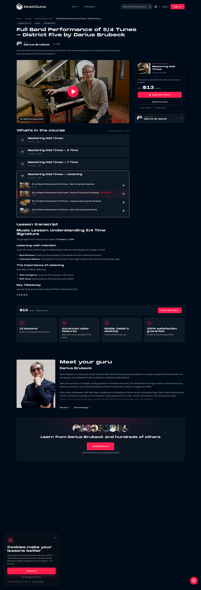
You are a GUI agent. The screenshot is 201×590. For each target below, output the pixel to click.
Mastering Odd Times (43, 18)
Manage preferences (32, 577)
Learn (74, 6)
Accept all (31, 571)
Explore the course (159, 102)
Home (19, 18)
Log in (165, 6)
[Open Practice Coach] (194, 580)
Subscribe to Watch (161, 95)
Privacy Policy (38, 582)
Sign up (177, 6)
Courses (28, 18)
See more (63, 407)
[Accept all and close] (55, 538)
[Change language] (157, 6)
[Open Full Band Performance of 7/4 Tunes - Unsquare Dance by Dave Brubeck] (73, 202)
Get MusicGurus (100, 446)
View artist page (81, 407)
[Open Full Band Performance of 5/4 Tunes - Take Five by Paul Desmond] (73, 185)
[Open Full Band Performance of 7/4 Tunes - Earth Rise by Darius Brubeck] (73, 211)
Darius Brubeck (37, 44)
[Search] (150, 6)
